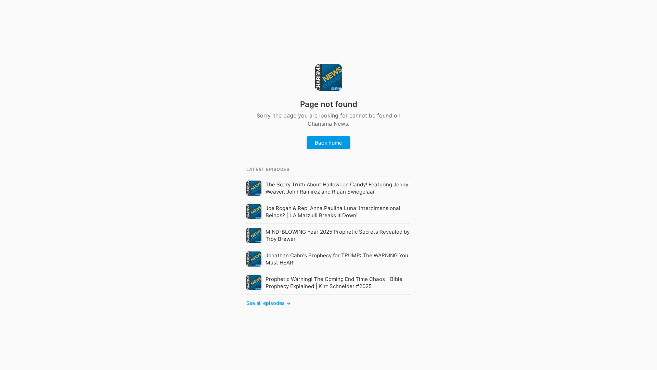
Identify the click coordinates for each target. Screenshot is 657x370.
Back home (328, 142)
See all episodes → (268, 303)
